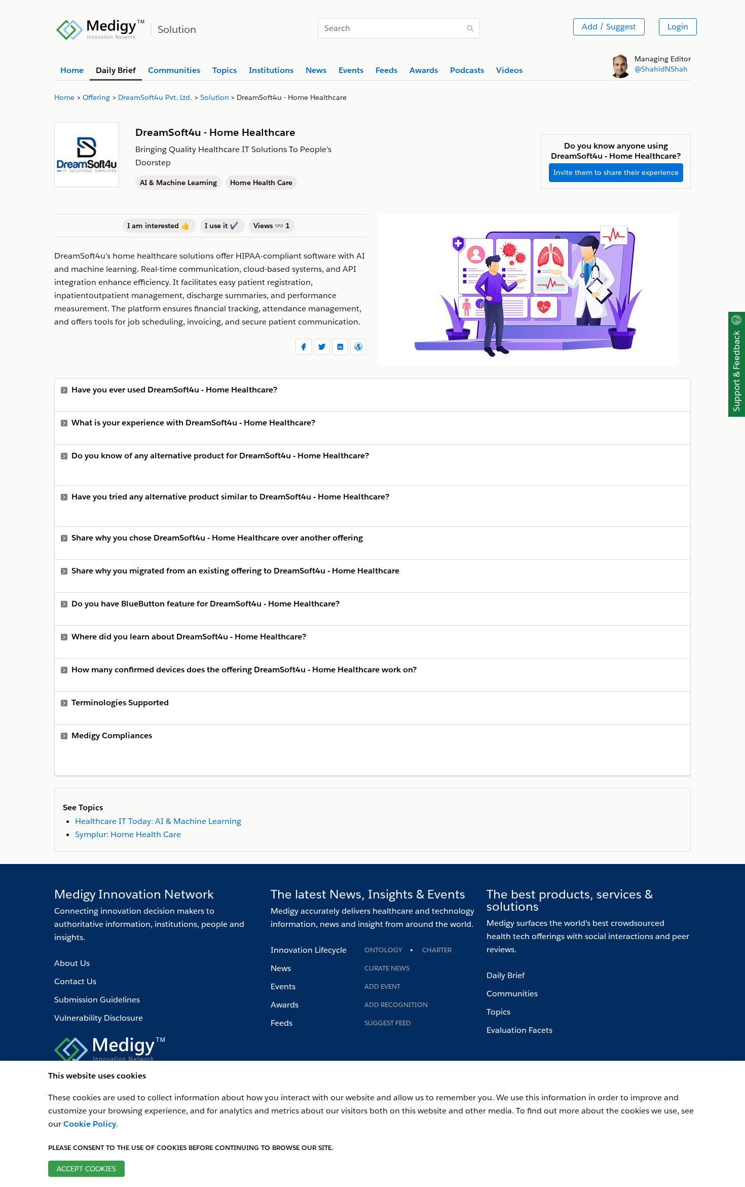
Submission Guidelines (97, 999)
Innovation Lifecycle (309, 950)
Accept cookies (86, 1168)
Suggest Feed (387, 1023)
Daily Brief (506, 975)
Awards (285, 1004)
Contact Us (75, 981)
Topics (498, 1011)
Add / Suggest (609, 26)
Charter (437, 950)
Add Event (382, 986)
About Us (72, 963)
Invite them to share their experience (616, 172)
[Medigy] (100, 28)
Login (677, 26)
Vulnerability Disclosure (98, 1018)
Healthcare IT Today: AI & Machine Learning (158, 821)
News (281, 968)
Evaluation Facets (519, 1030)
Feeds (281, 1023)
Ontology (383, 950)
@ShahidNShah (661, 69)
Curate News (386, 968)
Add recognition (396, 1004)
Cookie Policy (89, 1124)
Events (283, 986)
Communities (512, 993)
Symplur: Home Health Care (128, 834)
